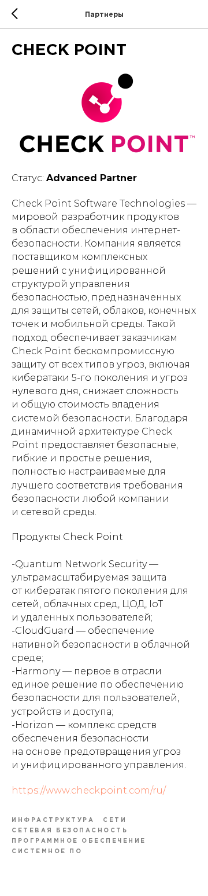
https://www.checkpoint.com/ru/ (89, 790)
